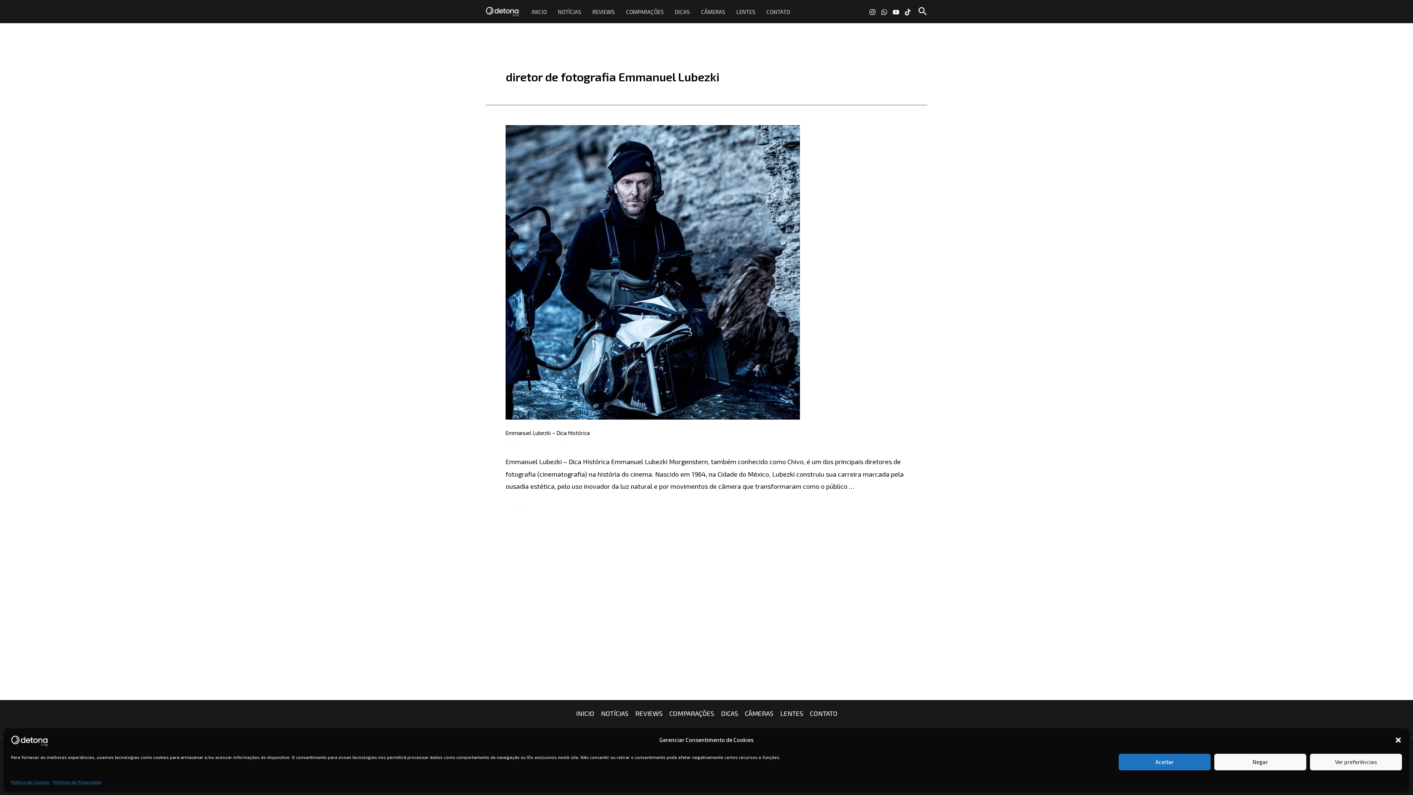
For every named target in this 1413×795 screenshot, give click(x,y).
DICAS (682, 11)
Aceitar (1164, 762)
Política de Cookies (30, 781)
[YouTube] (896, 12)
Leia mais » (522, 509)
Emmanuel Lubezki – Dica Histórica (548, 433)
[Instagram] (872, 12)
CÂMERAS (713, 11)
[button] (1398, 740)
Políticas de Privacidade (77, 781)
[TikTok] (907, 12)
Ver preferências (1356, 762)
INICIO (539, 11)
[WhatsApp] (884, 12)
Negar (1260, 762)
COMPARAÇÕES (645, 11)
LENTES (745, 11)
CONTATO (778, 11)
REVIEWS (603, 11)
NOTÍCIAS (569, 11)
